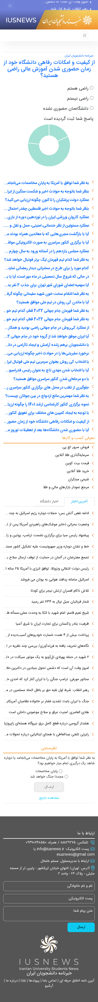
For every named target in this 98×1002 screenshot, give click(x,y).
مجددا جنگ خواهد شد (46, 777)
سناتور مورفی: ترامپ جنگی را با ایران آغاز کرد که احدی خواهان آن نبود (46, 679)
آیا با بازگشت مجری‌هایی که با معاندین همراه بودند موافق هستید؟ (46, 234)
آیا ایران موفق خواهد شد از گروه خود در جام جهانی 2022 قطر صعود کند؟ (46, 336)
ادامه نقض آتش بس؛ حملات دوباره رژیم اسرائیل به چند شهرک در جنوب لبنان (46, 513)
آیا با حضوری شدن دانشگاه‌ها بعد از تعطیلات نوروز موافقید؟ (46, 430)
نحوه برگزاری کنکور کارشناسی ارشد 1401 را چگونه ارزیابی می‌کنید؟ (46, 404)
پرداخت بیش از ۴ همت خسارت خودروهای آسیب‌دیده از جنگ (46, 635)
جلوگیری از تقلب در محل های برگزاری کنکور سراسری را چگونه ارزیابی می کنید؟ (46, 387)
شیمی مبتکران (78, 479)
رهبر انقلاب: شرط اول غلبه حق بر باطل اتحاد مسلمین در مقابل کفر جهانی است (46, 690)
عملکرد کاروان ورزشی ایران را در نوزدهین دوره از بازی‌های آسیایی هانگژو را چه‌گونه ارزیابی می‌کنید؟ (46, 217)
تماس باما (49, 981)
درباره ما (11, 981)
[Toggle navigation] (10, 6)
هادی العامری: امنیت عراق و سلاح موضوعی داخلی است (49, 712)
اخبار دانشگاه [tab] (49, 502)
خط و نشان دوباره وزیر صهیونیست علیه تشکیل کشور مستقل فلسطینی (46, 547)
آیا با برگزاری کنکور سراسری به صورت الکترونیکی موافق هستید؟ (46, 242)
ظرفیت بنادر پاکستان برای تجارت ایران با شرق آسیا (52, 624)
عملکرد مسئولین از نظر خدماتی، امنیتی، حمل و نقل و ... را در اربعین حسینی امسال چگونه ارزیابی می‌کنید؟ (46, 226)
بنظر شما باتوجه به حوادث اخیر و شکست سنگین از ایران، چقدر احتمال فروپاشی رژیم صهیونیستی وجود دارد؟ (46, 191)
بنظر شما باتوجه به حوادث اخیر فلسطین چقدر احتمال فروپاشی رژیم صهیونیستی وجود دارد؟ (46, 209)
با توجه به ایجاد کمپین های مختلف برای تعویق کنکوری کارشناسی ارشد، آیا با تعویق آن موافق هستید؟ (46, 413)
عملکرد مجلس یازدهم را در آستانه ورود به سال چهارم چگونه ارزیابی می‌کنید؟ (46, 251)
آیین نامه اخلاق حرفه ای (76, 981)
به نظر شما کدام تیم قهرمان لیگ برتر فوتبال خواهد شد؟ (46, 260)
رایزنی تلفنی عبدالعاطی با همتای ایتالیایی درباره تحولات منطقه (46, 734)
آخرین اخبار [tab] (79, 502)
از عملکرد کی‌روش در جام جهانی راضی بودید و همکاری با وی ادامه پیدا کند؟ (46, 328)
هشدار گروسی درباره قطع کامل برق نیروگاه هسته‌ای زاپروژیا (46, 724)
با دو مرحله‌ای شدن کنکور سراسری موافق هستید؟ (51, 379)
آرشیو (49, 986)
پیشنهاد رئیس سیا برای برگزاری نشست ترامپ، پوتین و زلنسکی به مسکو (46, 535)
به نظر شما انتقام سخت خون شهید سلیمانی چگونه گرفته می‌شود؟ (46, 294)
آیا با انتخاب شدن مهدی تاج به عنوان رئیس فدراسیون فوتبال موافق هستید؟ (46, 370)
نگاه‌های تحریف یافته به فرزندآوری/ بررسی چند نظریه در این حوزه (46, 646)
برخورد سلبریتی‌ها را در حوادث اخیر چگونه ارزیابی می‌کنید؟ (46, 353)
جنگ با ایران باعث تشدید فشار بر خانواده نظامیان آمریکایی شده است (46, 701)
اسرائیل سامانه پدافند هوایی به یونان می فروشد (54, 580)
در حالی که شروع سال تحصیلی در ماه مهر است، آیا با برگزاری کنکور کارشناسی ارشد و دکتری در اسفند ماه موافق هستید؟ (46, 277)
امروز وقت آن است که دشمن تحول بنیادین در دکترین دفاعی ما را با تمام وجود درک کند (46, 668)
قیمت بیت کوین (77, 463)
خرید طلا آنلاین (78, 471)
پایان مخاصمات (47, 771)
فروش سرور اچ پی (75, 447)
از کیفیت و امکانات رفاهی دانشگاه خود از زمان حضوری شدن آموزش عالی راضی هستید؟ (46, 422)
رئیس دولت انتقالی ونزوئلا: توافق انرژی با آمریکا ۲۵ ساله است (46, 569)
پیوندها (33, 981)
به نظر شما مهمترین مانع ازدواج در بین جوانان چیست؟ (47, 396)
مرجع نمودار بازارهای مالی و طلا (66, 487)
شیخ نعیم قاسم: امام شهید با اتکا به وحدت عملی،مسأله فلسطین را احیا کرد (46, 613)
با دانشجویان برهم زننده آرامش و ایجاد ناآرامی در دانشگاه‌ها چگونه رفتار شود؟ (46, 345)
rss (23, 981)
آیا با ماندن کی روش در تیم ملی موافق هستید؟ (53, 302)
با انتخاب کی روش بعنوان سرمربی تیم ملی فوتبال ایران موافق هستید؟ (46, 362)
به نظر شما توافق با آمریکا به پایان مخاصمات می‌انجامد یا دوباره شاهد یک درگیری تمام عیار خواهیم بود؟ (46, 183)
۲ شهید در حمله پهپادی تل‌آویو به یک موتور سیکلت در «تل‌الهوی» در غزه (46, 657)
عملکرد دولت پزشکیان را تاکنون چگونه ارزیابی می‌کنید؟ (47, 200)
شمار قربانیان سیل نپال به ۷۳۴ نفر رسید (60, 602)
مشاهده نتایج (49, 798)
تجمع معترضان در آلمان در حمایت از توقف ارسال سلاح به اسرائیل (46, 558)
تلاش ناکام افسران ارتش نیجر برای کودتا (60, 591)
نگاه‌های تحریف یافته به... (69, 4)
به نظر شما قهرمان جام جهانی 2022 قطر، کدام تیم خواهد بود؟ (46, 311)
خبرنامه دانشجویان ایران (79, 56)
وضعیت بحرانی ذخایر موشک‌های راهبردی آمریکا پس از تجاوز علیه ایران (46, 524)
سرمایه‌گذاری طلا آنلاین (72, 455)
